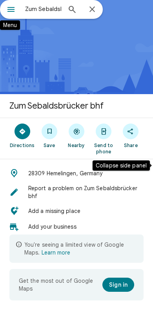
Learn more (56, 252)
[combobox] (43, 9)
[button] (76, 173)
